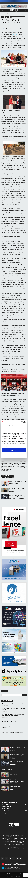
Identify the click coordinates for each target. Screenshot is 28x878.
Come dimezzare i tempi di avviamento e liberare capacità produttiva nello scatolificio (17, 496)
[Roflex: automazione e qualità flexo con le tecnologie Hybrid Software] (5, 490)
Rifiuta (14, 454)
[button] (2, 10)
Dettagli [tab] (11, 425)
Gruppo (15, 34)
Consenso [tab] (4, 425)
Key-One (20, 876)
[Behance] (6, 858)
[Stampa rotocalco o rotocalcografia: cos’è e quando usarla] (5, 788)
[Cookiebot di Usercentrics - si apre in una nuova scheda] (20, 422)
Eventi (3, 17)
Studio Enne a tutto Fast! (16, 772)
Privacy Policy (14, 873)
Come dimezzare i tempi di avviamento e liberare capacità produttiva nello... (17, 763)
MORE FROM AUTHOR (8, 477)
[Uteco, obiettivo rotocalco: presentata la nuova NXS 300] (5, 781)
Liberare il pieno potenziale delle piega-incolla (12, 732)
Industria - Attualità (8, 17)
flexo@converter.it (9, 848)
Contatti (20, 873)
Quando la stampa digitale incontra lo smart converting (12, 726)
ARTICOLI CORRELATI (8, 475)
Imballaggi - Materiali (9, 13)
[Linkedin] (10, 858)
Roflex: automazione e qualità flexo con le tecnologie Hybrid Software (17, 490)
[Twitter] (17, 858)
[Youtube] (20, 858)
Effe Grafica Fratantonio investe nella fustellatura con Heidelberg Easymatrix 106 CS (14, 721)
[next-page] (15, 502)
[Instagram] (2, 858)
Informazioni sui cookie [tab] (21, 425)
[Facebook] (13, 858)
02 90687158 (15, 847)
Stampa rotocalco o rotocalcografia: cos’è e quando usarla (17, 788)
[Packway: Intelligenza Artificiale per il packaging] (5, 483)
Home (2, 13)
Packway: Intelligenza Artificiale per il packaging (13, 703)
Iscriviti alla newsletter (15, 864)
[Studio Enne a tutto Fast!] (5, 774)
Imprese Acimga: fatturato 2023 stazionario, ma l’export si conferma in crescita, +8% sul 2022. (20, 465)
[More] (20, 28)
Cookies (9, 873)
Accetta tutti (14, 450)
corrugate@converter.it (20, 848)
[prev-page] (12, 502)
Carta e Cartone (18, 13)
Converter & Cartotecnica (21, 16)
